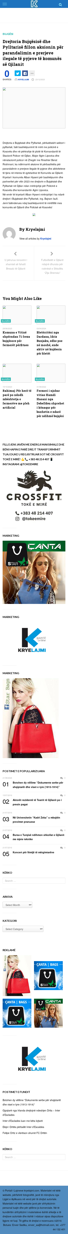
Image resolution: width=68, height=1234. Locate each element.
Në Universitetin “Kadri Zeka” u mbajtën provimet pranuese (31, 819)
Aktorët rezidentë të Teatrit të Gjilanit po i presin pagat (32, 802)
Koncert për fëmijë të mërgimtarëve (28, 852)
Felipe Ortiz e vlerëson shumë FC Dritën (25, 1133)
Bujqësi (8, 34)
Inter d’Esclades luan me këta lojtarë (23, 1120)
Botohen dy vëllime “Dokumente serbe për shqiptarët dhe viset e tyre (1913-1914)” (33, 784)
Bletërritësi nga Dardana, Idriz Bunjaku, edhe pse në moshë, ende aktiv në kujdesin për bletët (49, 342)
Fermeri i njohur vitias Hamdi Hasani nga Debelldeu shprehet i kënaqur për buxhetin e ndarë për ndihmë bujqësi (50, 403)
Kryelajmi (23, 79)
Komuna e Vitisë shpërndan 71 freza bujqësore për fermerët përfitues (16, 338)
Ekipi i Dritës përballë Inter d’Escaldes (23, 1127)
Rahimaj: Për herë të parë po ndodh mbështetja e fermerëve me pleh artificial (17, 399)
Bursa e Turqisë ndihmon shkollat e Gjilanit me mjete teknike (33, 837)
